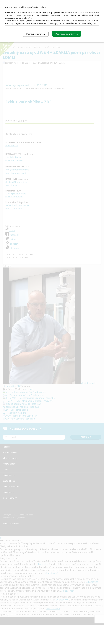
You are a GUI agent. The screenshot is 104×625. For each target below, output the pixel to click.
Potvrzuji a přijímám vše (66, 33)
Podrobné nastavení (35, 33)
